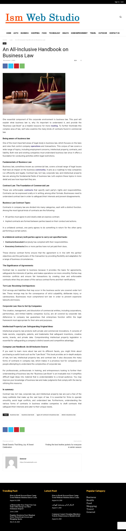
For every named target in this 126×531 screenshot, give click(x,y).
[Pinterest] (16, 66)
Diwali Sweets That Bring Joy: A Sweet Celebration (18, 446)
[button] (120, 17)
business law (14, 415)
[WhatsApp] (22, 66)
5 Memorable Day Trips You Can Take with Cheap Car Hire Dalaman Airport (23, 507)
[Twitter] (10, 66)
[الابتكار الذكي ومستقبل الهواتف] (48, 507)
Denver (23, 458)
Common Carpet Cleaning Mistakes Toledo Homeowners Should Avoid (66, 515)
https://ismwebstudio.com (28, 462)
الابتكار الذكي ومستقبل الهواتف (63, 505)
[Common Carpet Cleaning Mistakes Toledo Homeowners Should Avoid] (48, 516)
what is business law (69, 415)
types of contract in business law (48, 415)
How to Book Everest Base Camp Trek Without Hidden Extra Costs (23, 497)
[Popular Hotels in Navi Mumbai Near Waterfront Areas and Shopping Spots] (6, 517)
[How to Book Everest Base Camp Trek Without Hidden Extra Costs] (6, 498)
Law (11, 40)
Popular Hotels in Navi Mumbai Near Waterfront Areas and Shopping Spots (22, 517)
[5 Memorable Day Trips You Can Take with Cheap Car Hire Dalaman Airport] (6, 507)
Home (5, 40)
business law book (28, 415)
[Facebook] (5, 66)
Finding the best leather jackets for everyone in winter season (63, 446)
